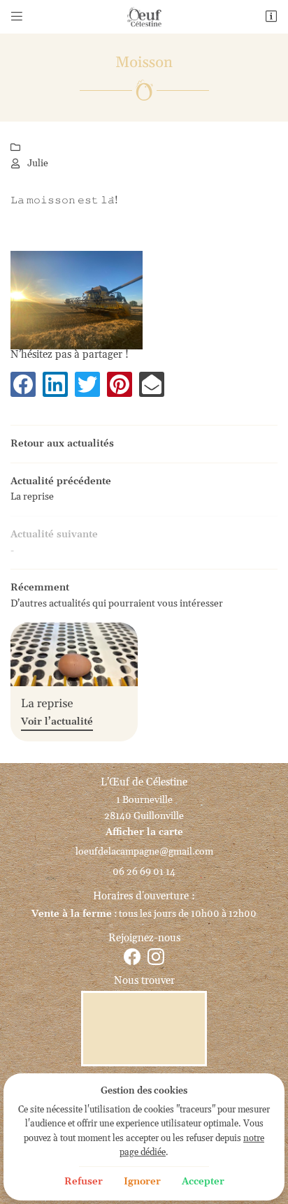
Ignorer (142, 1181)
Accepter (203, 1181)
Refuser (83, 1181)
